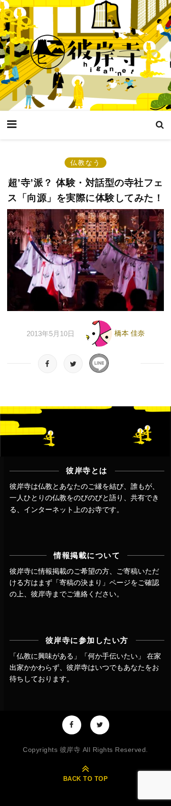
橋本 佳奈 (129, 333)
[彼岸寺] (85, 55)
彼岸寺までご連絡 (59, 594)
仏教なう (85, 162)
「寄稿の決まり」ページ (91, 582)
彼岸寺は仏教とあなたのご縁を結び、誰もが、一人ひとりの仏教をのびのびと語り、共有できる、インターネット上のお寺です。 (84, 497)
